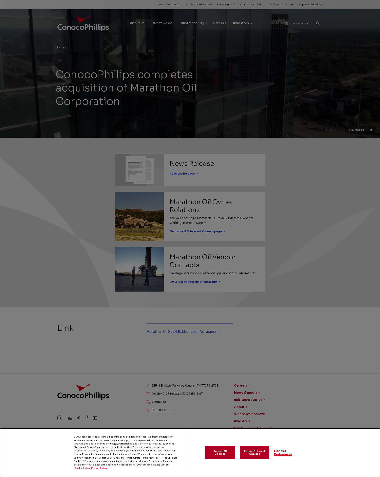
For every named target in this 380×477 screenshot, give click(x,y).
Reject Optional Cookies (254, 452)
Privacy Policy (99, 468)
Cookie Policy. (82, 468)
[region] (190, 452)
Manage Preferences (283, 452)
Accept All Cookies (220, 452)
